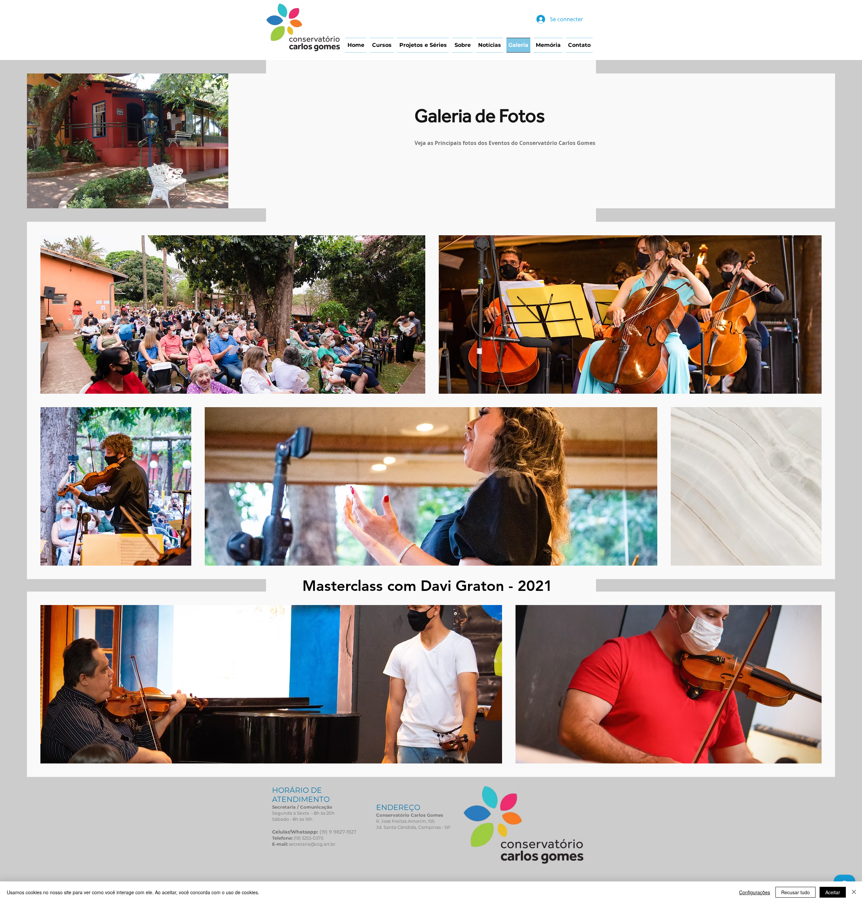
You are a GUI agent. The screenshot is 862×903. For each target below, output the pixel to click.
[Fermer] (854, 892)
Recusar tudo (795, 892)
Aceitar (832, 892)
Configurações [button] (754, 892)
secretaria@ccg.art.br (312, 844)
